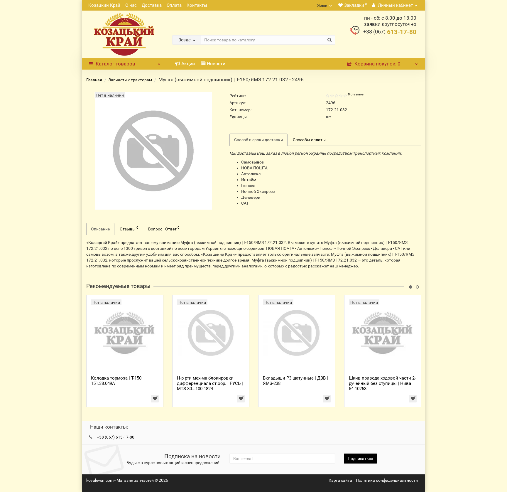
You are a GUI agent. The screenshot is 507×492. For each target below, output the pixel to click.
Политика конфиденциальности (387, 480)
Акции (188, 63)
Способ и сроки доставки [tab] (258, 139)
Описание (100, 229)
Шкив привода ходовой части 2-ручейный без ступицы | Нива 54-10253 (382, 383)
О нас (131, 5)
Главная (94, 79)
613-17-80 (389, 32)
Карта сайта (340, 480)
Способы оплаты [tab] (309, 139)
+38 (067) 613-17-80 (115, 437)
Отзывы (129, 228)
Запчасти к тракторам (130, 79)
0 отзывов (356, 94)
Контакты (197, 5)
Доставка (152, 5)
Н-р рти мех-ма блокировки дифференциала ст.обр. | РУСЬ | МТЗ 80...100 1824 (210, 383)
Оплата (174, 5)
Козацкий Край (104, 5)
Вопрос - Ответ (163, 228)
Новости (216, 63)
